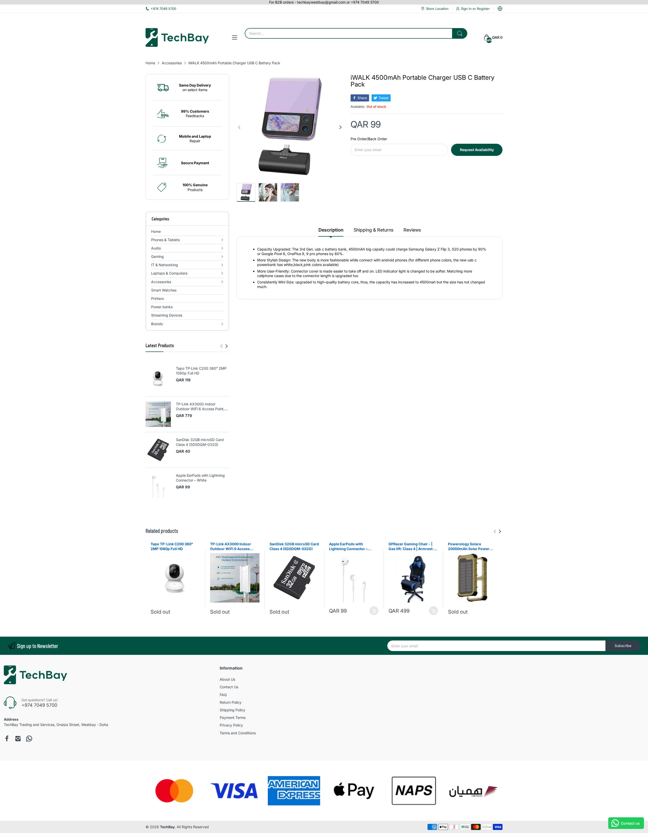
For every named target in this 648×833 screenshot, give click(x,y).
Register (483, 9)
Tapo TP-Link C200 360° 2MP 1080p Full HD (201, 371)
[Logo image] (174, 790)
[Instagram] (18, 739)
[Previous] (226, 346)
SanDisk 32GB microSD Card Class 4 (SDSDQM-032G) (200, 442)
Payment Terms (233, 717)
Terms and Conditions (238, 733)
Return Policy (230, 702)
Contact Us (229, 687)
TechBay (167, 827)
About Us (227, 679)
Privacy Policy (231, 725)
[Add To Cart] (374, 610)
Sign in (467, 9)
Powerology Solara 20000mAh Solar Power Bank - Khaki (468, 546)
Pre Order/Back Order (369, 139)
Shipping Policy (232, 710)
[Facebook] (7, 739)
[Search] (459, 33)
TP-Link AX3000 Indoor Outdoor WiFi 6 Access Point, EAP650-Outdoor (200, 406)
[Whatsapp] (29, 739)
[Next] (221, 346)
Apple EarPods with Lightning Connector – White (200, 478)
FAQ (223, 695)
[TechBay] (177, 37)
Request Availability (477, 150)
